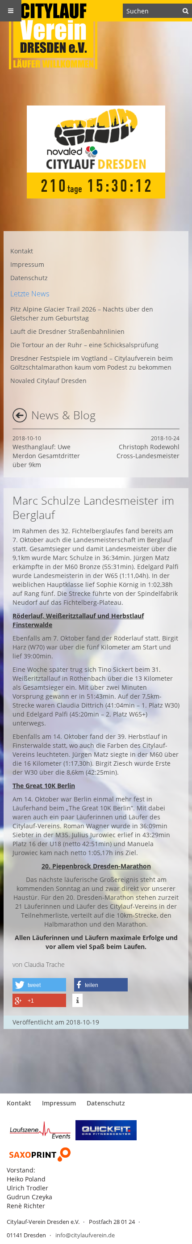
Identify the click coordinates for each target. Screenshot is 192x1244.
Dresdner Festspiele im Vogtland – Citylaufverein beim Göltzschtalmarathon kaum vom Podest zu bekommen (91, 362)
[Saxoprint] (40, 1154)
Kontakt (21, 251)
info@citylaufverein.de (85, 1235)
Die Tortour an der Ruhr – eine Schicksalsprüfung (84, 345)
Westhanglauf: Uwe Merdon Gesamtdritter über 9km (46, 451)
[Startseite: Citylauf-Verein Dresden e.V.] (96, 34)
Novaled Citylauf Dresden (48, 380)
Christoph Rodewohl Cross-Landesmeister (148, 447)
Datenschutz (29, 278)
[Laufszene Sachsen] (40, 1130)
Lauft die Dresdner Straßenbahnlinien (67, 331)
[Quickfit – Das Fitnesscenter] (106, 1130)
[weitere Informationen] (77, 1000)
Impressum (27, 264)
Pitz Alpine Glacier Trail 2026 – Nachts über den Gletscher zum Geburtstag (81, 313)
